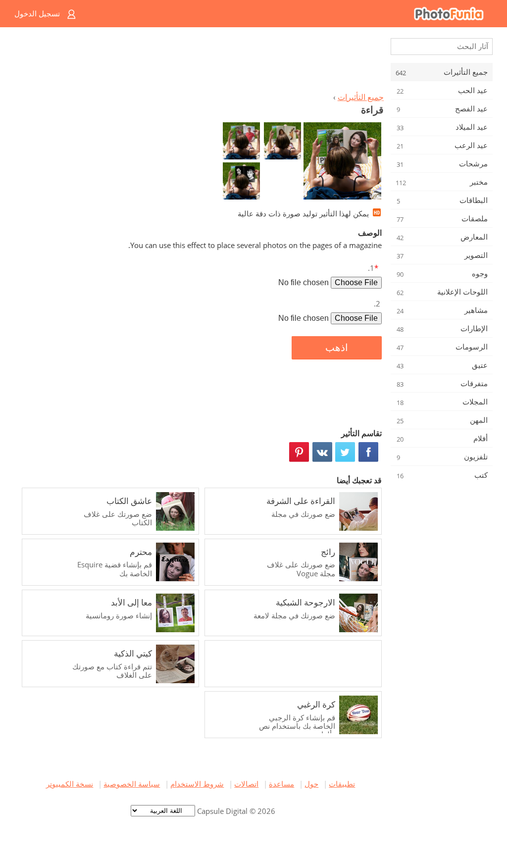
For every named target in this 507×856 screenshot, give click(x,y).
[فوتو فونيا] (293, 13)
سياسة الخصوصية (131, 784)
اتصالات (246, 784)
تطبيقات (342, 784)
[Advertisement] (200, 62)
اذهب (336, 347)
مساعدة (281, 784)
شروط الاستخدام (197, 784)
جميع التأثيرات (361, 97)
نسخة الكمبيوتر (69, 784)
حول (311, 784)
